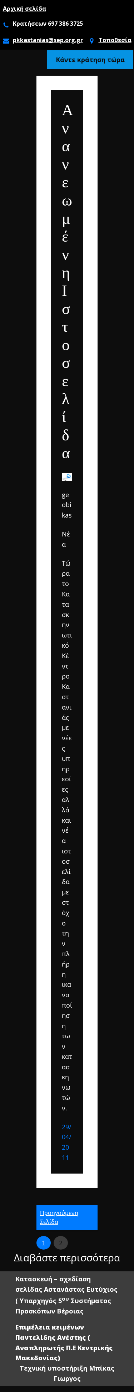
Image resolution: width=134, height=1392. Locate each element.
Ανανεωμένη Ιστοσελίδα (67, 281)
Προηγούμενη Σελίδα (59, 1217)
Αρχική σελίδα (24, 8)
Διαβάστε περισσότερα (67, 1258)
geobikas (67, 505)
